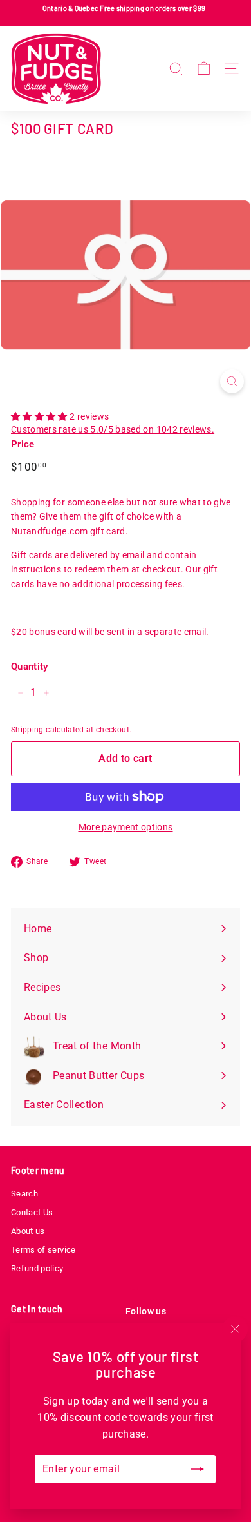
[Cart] (204, 69)
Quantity (29, 666)
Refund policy (37, 1268)
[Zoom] (232, 381)
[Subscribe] (198, 1469)
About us (28, 1231)
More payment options (126, 827)
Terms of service (43, 1249)
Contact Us (32, 1212)
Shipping (27, 729)
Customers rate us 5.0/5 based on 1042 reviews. (112, 429)
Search (24, 1193)
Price (23, 444)
